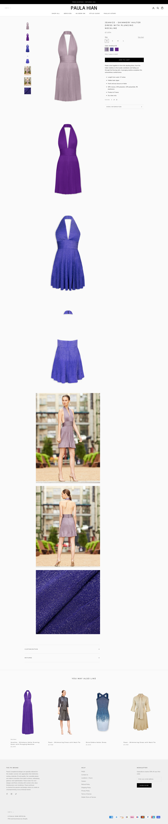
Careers (83, 781)
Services (68, 13)
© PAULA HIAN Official (17, 816)
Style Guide (94, 13)
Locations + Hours (87, 778)
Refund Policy (85, 784)
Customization (31, 649)
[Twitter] (114, 99)
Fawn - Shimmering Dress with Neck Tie (64, 742)
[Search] (158, 8)
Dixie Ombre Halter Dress (96, 742)
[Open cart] (162, 8)
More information (114, 106)
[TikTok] (16, 794)
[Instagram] (11, 794)
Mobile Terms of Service (88, 797)
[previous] (6, 717)
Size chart (141, 37)
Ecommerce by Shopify (20, 819)
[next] (162, 717)
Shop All (56, 13)
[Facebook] (111, 99)
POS (9, 819)
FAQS (83, 771)
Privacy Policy (85, 791)
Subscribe (144, 785)
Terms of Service (86, 794)
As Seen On (80, 13)
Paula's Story (110, 13)
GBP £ (7, 8)
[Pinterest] (116, 99)
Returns (28, 657)
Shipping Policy (86, 787)
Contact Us (84, 775)
